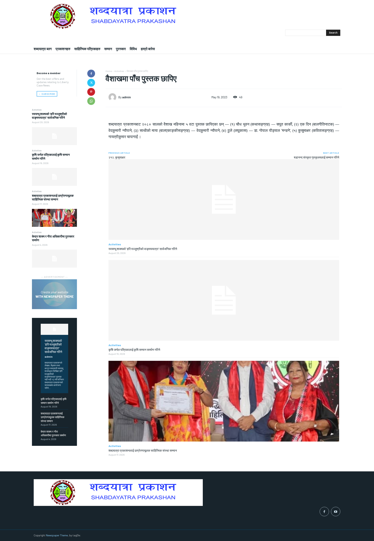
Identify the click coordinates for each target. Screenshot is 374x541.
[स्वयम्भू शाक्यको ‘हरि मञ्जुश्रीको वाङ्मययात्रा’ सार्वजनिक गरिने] (54, 136)
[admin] (113, 97)
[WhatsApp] (91, 101)
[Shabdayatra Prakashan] (187, 16)
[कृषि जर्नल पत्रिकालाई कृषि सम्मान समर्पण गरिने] (54, 177)
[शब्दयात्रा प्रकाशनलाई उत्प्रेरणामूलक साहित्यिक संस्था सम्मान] (54, 218)
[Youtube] (335, 511)
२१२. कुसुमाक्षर (116, 157)
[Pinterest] (91, 92)
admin (49, 356)
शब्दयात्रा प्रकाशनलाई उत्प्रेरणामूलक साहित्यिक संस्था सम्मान (53, 197)
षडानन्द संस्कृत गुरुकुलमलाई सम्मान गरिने (316, 157)
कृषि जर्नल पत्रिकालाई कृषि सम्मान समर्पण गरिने (134, 349)
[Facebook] (91, 73)
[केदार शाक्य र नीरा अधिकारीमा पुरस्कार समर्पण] (54, 259)
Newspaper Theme (57, 535)
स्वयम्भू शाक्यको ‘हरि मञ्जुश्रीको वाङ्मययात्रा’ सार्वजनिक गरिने (49, 115)
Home (109, 71)
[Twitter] (91, 83)
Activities (37, 109)
